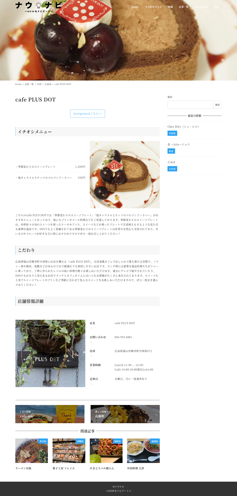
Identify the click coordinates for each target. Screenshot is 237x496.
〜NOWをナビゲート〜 (118, 490)
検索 (170, 97)
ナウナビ (119, 486)
